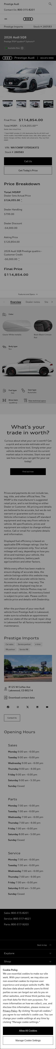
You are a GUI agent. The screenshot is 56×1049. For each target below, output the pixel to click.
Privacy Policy (10, 1010)
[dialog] (28, 1007)
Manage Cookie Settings (28, 1040)
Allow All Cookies (28, 1031)
